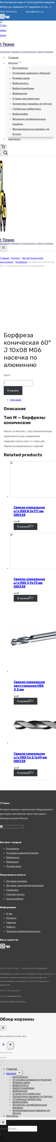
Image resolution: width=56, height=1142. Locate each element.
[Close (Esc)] (1, 1052)
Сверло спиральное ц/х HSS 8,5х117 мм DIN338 (29, 511)
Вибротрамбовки (23, 88)
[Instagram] (2, 18)
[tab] (31, 399)
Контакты (14, 139)
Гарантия (11, 922)
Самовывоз (12, 890)
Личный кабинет (15, 898)
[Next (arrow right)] (4, 1057)
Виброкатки (19, 93)
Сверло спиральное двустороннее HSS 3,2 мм (29, 685)
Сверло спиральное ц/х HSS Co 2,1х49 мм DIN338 (30, 757)
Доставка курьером (16, 881)
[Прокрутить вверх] (3, 1045)
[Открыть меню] (3, 247)
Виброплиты (20, 83)
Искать (4, 1128)
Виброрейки (20, 114)
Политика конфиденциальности (23, 931)
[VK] (7, 18)
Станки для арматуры (26, 98)
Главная (13, 57)
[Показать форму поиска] (4, 153)
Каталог (11, 1073)
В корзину (13, 390)
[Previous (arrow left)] (1, 1057)
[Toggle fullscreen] (7, 1052)
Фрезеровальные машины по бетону (30, 132)
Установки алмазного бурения (31, 73)
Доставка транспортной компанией (24, 885)
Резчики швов (21, 78)
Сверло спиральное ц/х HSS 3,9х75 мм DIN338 (29, 582)
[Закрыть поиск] (3, 1122)
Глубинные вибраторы (26, 108)
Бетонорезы (20, 68)
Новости (10, 926)
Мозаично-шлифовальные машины (29, 122)
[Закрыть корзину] (3, 1028)
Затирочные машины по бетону (32, 103)
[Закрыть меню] (1, 1062)
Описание (15, 399)
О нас (9, 913)
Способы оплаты (15, 894)
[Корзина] (3, 146)
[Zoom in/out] (10, 1052)
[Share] (4, 1052)
